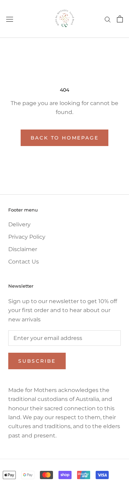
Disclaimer (22, 249)
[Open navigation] (9, 19)
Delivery (19, 224)
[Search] (108, 19)
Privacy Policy (26, 237)
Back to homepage (65, 138)
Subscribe (37, 361)
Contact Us (23, 261)
